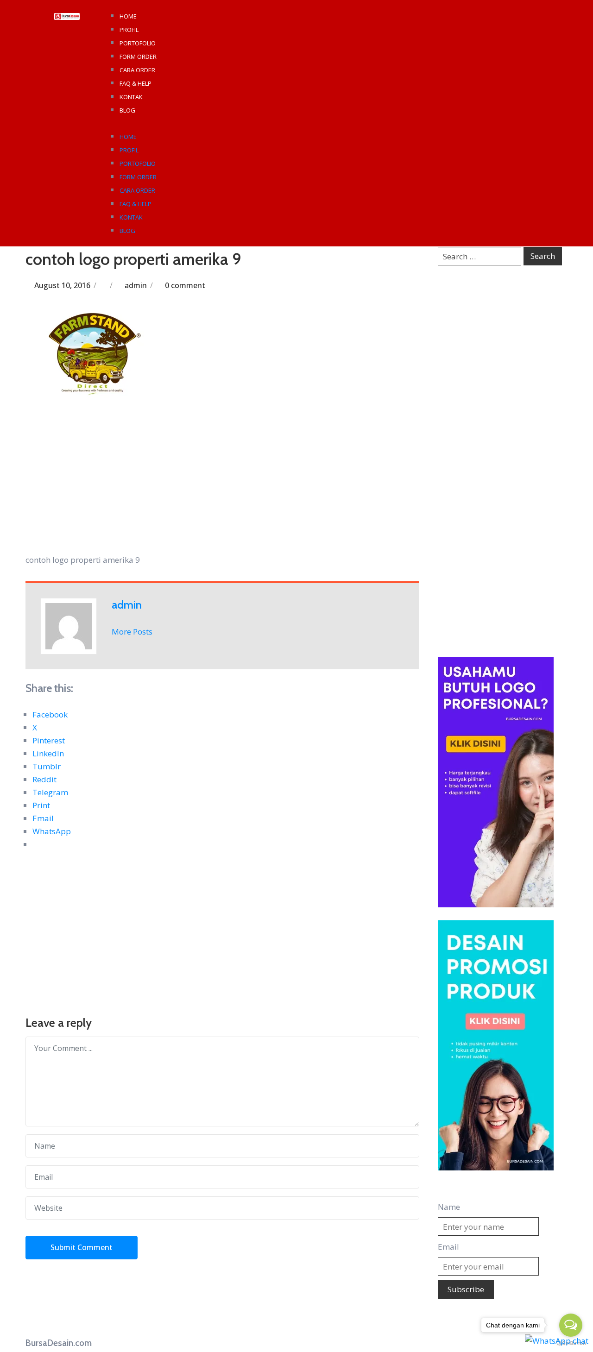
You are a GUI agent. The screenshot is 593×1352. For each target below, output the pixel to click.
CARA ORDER (137, 70)
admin (136, 285)
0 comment (185, 285)
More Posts (132, 631)
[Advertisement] (222, 485)
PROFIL (129, 29)
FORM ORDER (138, 56)
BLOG (127, 110)
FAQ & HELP (135, 83)
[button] (338, 123)
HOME (128, 16)
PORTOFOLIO (138, 43)
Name (449, 1206)
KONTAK (131, 97)
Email (448, 1246)
